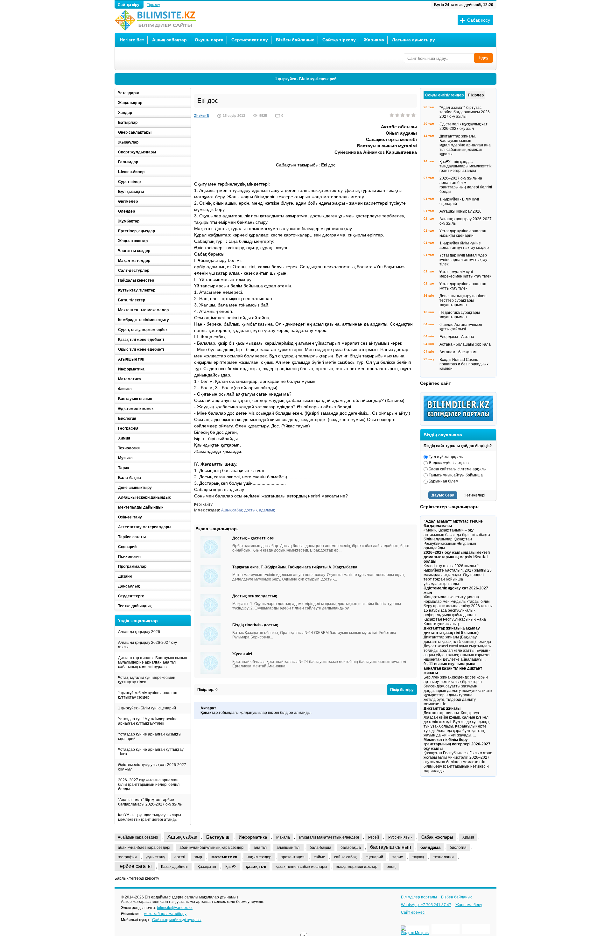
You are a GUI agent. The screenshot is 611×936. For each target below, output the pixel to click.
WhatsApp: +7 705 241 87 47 (426, 905)
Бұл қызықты (131, 191)
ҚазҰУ (230, 866)
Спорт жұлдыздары (137, 152)
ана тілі (260, 847)
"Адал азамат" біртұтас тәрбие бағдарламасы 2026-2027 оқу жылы (150, 802)
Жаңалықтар (130, 103)
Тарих (123, 468)
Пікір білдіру (402, 689)
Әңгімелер (128, 201)
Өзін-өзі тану (130, 517)
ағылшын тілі (288, 847)
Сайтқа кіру (129, 5)
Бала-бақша (129, 477)
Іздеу (483, 58)
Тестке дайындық (134, 606)
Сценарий (127, 547)
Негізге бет (132, 39)
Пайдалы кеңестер (136, 280)
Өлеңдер (126, 211)
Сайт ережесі (413, 912)
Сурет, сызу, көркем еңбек (142, 329)
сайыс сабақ (345, 857)
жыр (198, 857)
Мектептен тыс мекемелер (143, 310)
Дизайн (125, 576)
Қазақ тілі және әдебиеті (141, 339)
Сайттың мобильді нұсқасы (176, 920)
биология (458, 847)
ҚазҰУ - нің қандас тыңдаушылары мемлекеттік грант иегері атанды (149, 817)
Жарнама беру (468, 905)
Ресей (373, 837)
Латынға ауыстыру (413, 39)
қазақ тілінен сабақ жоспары (301, 866)
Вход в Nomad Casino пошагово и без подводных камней (463, 364)
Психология (129, 556)
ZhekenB (201, 115)
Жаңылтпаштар (133, 241)
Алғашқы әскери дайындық (144, 497)
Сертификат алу (249, 39)
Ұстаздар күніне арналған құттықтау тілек (151, 751)
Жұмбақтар (128, 221)
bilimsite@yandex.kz (175, 907)
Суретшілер (129, 181)
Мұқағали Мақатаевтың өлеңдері (329, 837)
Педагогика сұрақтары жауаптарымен (459, 314)
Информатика (131, 369)
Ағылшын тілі (131, 359)
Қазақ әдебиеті (174, 866)
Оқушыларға (209, 39)
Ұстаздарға (128, 93)
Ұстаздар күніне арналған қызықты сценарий (149, 736)
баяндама (430, 847)
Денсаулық (129, 586)
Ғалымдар (128, 162)
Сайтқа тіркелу (339, 39)
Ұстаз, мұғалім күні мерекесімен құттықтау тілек (146, 679)
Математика (129, 379)
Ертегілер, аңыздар (136, 231)
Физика (125, 389)
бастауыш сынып (390, 847)
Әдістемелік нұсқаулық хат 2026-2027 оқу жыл (152, 767)
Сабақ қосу (478, 20)
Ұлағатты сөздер (134, 251)
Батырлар (127, 122)
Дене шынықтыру (135, 487)
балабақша (351, 847)
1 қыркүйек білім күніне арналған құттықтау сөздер (147, 695)
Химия (124, 438)
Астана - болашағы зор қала (465, 344)
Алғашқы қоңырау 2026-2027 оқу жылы (147, 644)
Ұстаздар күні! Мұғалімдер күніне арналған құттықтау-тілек (148, 721)
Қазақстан (207, 866)
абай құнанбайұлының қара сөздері (211, 847)
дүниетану (155, 857)
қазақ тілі (256, 866)
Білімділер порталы (419, 897)
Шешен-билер (131, 172)
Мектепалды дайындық (140, 507)
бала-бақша (320, 847)
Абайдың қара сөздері (138, 837)
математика (224, 856)
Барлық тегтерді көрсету (137, 878)
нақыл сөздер (259, 857)
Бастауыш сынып (135, 399)
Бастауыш (217, 837)
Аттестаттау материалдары (144, 527)
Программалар (132, 566)
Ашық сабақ (231, 510)
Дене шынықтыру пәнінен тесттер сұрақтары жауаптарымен (463, 300)
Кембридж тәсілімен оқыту (143, 320)
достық (250, 510)
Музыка (125, 458)
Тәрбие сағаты (132, 537)
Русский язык (400, 837)
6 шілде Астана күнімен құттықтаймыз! (460, 326)
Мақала (283, 837)
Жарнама (374, 39)
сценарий (374, 857)
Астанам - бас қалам (457, 352)
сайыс (319, 857)
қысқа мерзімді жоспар (356, 866)
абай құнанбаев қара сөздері (144, 847)
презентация (293, 857)
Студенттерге (131, 596)
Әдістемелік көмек (135, 408)
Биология (127, 418)
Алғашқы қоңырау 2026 (139, 632)
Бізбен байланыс (295, 39)
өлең (391, 866)
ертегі (179, 857)
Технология (129, 448)
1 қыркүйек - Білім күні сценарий (305, 79)
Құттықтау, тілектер (136, 290)
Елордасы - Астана (456, 336)
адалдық (267, 510)
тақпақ (418, 857)
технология (443, 857)
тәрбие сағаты (135, 866)
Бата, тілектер (131, 300)
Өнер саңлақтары (134, 132)
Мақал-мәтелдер (134, 260)
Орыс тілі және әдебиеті (141, 349)
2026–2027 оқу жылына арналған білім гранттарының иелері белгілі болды (149, 784)
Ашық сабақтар (169, 39)
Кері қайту (203, 504)
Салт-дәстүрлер (133, 270)
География (128, 428)
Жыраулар (128, 142)
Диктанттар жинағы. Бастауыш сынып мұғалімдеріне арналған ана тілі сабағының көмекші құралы (152, 662)
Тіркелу (153, 5)
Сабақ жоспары (437, 837)
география (127, 857)
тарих (397, 857)
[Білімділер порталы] (460, 420)
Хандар (125, 112)
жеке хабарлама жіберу (165, 913)
